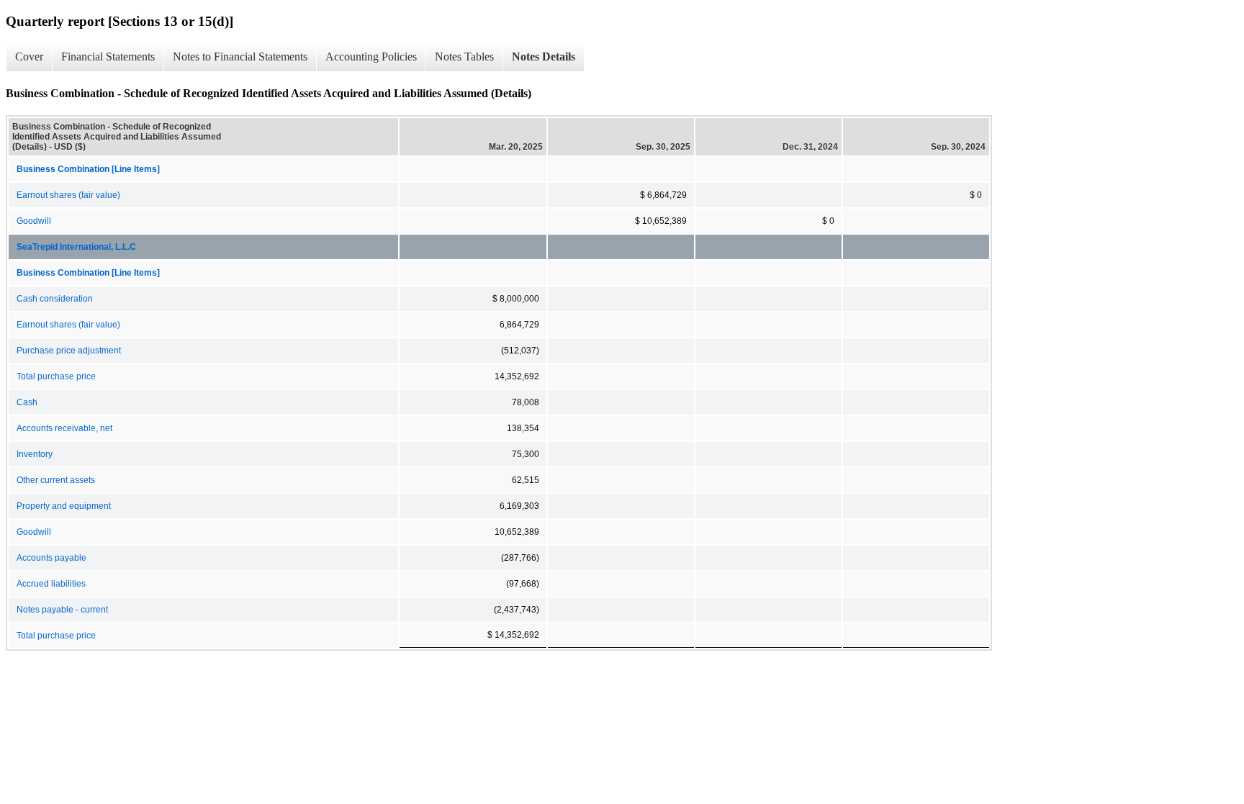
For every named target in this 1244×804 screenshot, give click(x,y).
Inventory (35, 454)
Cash (27, 402)
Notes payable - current (62, 609)
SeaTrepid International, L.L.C (76, 247)
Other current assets (56, 480)
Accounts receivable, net (64, 428)
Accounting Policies (371, 56)
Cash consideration (55, 298)
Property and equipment (64, 506)
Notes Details (543, 56)
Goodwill (34, 221)
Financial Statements (108, 56)
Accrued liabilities (51, 583)
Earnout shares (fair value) (68, 195)
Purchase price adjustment (69, 350)
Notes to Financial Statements (240, 56)
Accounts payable (51, 558)
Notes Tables (464, 56)
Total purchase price (56, 376)
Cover (29, 56)
